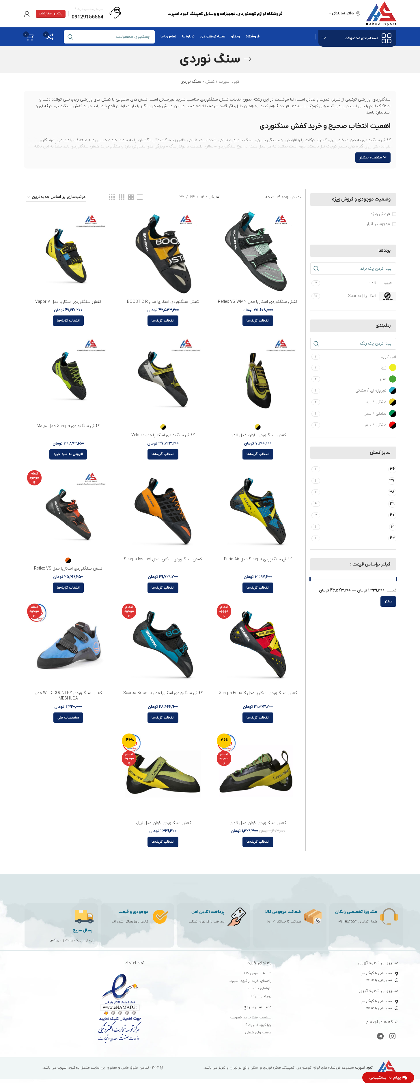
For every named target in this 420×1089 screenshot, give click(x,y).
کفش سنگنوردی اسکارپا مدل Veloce (163, 435)
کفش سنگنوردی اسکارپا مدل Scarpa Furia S (258, 693)
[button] (68, 454)
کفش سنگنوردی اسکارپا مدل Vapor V (68, 302)
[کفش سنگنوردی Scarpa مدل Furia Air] (258, 511)
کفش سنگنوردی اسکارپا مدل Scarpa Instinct (163, 559)
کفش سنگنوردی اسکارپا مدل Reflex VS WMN (258, 302)
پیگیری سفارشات (51, 13)
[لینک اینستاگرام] (392, 1037)
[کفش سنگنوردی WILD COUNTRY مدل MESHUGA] (68, 645)
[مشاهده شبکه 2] (131, 197)
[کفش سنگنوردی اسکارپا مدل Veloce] (163, 377)
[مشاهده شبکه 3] (121, 197)
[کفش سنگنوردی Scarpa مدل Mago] (68, 377)
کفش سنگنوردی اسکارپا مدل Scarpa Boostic (163, 693)
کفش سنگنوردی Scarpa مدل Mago (68, 426)
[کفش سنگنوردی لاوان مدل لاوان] (258, 377)
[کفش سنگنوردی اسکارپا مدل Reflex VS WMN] (258, 253)
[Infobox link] (96, 14)
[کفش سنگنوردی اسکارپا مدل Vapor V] (68, 253)
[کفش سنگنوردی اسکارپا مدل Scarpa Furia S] (258, 645)
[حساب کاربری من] (27, 14)
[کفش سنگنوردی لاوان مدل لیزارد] (163, 774)
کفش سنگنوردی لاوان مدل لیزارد (163, 823)
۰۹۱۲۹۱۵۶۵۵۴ (347, 921)
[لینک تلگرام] (380, 1037)
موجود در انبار (378, 224)
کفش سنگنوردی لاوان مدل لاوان (257, 435)
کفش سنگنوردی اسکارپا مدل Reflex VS (68, 568)
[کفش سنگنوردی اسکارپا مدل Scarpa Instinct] (163, 511)
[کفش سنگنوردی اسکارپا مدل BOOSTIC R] (163, 253)
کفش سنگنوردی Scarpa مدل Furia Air (258, 559)
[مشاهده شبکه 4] (112, 197)
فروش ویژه (380, 214)
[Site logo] (381, 13)
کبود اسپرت (229, 81)
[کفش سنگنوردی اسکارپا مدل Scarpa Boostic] (163, 645)
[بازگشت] (247, 59)
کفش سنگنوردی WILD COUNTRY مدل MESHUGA (68, 696)
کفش (210, 81)
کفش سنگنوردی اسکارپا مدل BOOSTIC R (163, 302)
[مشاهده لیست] (140, 197)
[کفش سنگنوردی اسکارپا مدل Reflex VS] (68, 511)
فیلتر (388, 601)
